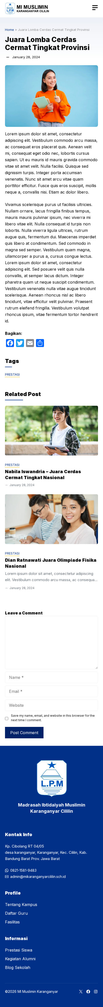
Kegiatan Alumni (20, 958)
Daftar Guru (16, 913)
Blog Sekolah (17, 967)
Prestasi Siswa (18, 950)
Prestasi (12, 374)
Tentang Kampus (21, 904)
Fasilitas (12, 921)
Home (9, 30)
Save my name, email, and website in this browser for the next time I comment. (53, 718)
